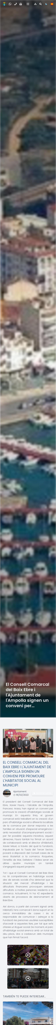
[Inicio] (4, 4)
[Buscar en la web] (40, 4)
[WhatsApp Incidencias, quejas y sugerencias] (10, 4)
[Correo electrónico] (21, 4)
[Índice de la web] (35, 4)
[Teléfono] (15, 4)
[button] (27, 4)
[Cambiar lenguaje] (52, 4)
